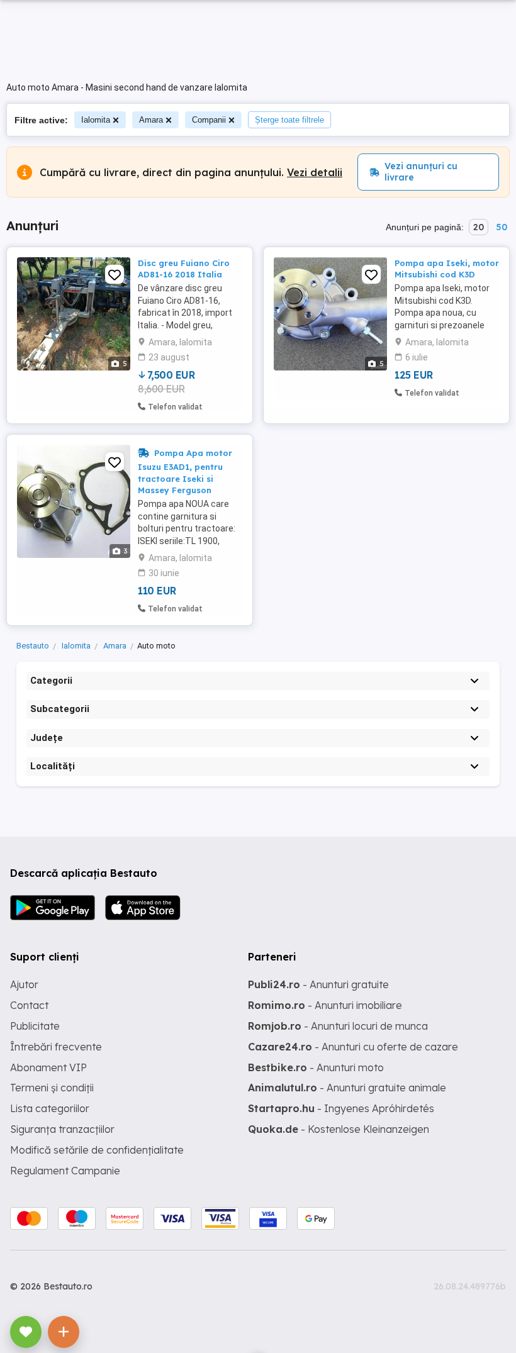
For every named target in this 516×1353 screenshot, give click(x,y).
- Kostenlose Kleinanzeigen (338, 1129)
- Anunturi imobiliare (325, 1005)
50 (501, 227)
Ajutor (24, 984)
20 (478, 227)
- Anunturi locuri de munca (338, 1026)
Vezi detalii (314, 172)
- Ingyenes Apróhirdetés (341, 1108)
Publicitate (35, 1026)
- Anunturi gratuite (318, 984)
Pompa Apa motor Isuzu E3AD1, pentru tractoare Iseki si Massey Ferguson (185, 471)
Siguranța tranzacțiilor (62, 1129)
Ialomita (95, 120)
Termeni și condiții (52, 1087)
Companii (209, 120)
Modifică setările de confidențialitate (97, 1150)
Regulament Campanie (65, 1170)
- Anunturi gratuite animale (347, 1087)
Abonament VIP (48, 1067)
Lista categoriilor (49, 1108)
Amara (151, 120)
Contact (29, 1005)
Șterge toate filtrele (289, 120)
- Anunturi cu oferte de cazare (353, 1046)
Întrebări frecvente (56, 1046)
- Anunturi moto (316, 1067)
